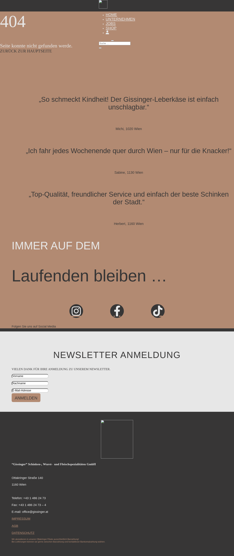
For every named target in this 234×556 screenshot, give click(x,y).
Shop (111, 28)
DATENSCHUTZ (23, 533)
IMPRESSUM (21, 518)
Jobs (111, 23)
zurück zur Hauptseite (26, 51)
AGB (15, 526)
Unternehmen (120, 19)
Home (111, 15)
